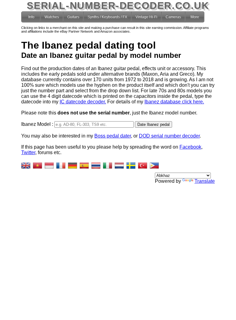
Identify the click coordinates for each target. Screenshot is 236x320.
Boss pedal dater (112, 135)
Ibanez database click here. (174, 101)
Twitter (28, 152)
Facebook (190, 147)
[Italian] (107, 165)
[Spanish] (84, 165)
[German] (72, 165)
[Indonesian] (49, 165)
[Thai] (95, 165)
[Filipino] (154, 165)
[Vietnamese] (37, 165)
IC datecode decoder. (83, 101)
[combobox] (94, 124)
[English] (25, 165)
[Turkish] (142, 165)
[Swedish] (131, 165)
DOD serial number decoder (169, 135)
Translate (205, 181)
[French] (60, 165)
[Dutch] (119, 165)
